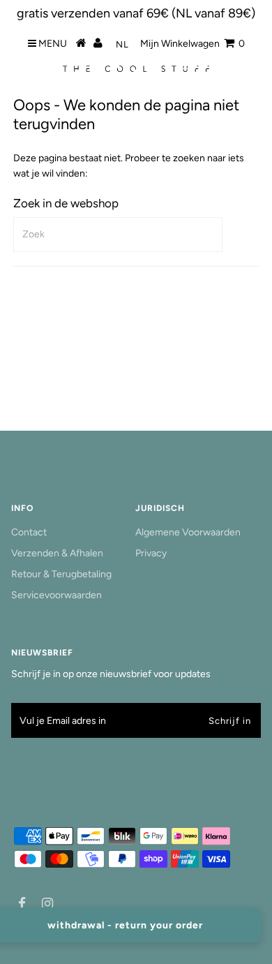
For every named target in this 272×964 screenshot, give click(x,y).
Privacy (151, 553)
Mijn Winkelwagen (192, 44)
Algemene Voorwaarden (188, 532)
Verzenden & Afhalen (57, 553)
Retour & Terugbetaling (61, 574)
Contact (29, 532)
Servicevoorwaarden (56, 595)
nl (122, 44)
